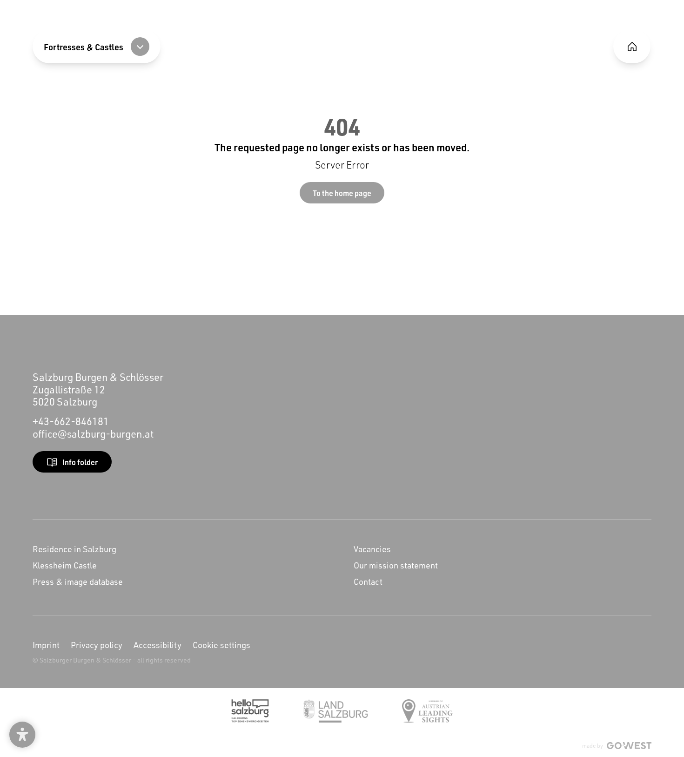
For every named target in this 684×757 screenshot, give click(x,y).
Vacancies (372, 549)
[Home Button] (631, 46)
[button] (22, 735)
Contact (368, 581)
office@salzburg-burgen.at (93, 433)
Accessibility (157, 645)
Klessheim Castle (65, 565)
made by (592, 745)
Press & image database (78, 581)
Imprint (46, 645)
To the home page (342, 193)
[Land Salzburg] (335, 711)
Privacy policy (96, 645)
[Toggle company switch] (140, 46)
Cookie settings (221, 645)
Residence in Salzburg (74, 549)
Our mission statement (396, 565)
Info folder (80, 462)
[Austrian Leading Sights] (427, 711)
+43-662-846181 (71, 421)
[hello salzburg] (250, 711)
